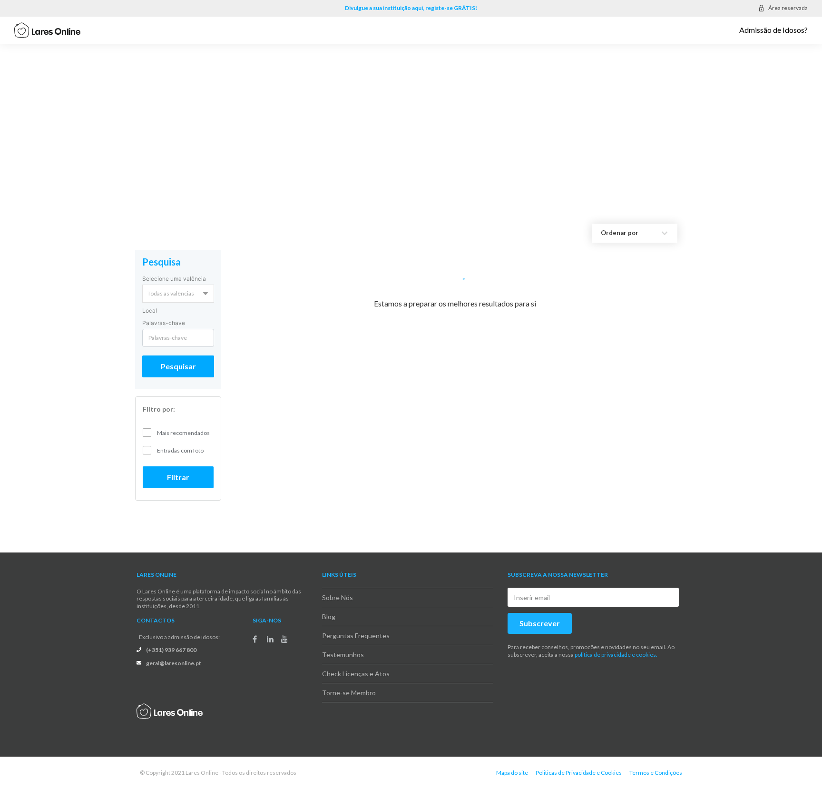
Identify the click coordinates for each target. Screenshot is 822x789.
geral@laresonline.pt (173, 663)
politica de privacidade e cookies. (616, 654)
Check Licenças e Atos (356, 674)
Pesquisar (178, 366)
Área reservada (788, 7)
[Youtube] (284, 639)
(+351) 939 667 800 (171, 649)
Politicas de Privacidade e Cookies (579, 772)
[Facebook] (255, 639)
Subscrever (539, 623)
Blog (328, 616)
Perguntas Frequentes (356, 635)
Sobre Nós (337, 597)
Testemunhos (343, 655)
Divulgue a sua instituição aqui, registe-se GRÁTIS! (411, 7)
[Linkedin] (270, 639)
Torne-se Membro (349, 693)
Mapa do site (512, 772)
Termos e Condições (655, 772)
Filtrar (178, 477)
